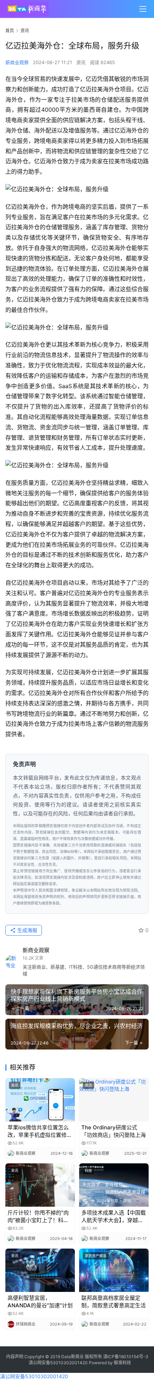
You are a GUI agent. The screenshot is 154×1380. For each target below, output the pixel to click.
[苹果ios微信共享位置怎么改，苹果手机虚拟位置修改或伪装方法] (40, 1099)
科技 (88, 1170)
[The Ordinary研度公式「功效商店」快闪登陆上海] (114, 1099)
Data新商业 (72, 1356)
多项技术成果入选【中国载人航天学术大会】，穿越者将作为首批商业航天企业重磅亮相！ (113, 1216)
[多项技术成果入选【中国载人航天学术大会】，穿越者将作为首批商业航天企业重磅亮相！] (114, 1185)
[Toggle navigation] (142, 9)
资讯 (81, 62)
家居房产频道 (95, 1256)
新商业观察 (17, 62)
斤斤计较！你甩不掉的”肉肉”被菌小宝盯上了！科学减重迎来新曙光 (38, 1216)
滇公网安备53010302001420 (58, 1362)
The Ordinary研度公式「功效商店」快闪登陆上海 (113, 1131)
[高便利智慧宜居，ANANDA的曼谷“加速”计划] (40, 1270)
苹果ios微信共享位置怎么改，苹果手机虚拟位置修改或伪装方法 (40, 1131)
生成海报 (26, 930)
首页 (9, 30)
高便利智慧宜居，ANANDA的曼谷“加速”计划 (40, 1301)
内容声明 (14, 1356)
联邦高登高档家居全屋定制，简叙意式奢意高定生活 (113, 1301)
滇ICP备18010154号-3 (125, 1356)
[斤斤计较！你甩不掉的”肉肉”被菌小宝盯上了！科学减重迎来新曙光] (40, 1185)
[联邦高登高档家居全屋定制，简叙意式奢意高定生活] (114, 1270)
